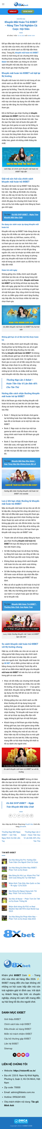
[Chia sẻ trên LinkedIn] (31, 816)
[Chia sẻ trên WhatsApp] (10, 816)
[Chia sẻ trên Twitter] (19, 816)
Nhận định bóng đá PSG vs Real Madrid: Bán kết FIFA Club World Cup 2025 (24, 908)
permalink (22, 826)
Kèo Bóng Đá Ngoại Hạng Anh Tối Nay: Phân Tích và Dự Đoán (23, 892)
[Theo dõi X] (15, 1055)
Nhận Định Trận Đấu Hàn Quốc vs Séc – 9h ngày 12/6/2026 (24, 884)
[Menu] (3, 4)
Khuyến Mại (21, 19)
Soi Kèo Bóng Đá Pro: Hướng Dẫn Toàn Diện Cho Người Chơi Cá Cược (23, 861)
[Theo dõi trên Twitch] (27, 1055)
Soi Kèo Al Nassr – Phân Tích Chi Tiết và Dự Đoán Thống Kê (24, 900)
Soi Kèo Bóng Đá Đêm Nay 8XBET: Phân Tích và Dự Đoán (23, 869)
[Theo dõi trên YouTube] (23, 1055)
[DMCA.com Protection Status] (21, 1121)
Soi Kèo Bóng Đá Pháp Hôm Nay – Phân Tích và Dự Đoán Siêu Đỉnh (23, 918)
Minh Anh (31, 35)
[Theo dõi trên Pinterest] (19, 1055)
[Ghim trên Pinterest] (27, 816)
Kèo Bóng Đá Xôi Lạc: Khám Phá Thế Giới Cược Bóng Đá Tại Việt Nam (24, 876)
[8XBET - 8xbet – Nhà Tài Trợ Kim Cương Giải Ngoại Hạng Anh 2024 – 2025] (21, 4)
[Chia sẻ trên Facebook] (15, 816)
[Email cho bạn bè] (23, 816)
